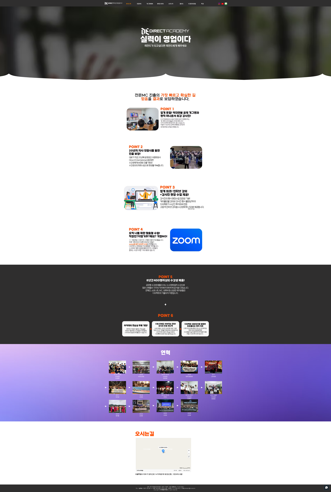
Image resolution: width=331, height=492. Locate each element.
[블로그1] (226, 3)
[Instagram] (219, 3)
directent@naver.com (189, 488)
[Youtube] (222, 3)
